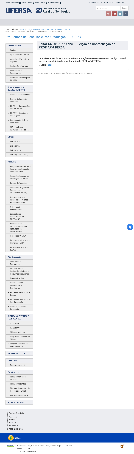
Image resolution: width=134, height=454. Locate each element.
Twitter (12, 420)
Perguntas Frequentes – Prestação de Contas (20, 177)
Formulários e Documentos (16, 72)
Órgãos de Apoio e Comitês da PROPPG (16, 88)
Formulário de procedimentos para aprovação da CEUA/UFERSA (18, 227)
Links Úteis (12, 361)
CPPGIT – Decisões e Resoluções (19, 114)
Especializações (17, 278)
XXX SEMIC (14, 328)
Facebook (13, 417)
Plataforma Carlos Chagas (18, 378)
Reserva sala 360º (18, 365)
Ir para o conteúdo (12, 3)
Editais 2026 (15, 141)
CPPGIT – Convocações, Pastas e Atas (20, 107)
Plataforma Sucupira (19, 395)
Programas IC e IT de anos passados (19, 345)
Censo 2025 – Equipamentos (16, 208)
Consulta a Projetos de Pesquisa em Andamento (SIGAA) (19, 190)
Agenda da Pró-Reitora (19, 55)
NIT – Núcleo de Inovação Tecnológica (19, 128)
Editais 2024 (15, 150)
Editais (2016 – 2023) (19, 155)
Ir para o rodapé (53, 3)
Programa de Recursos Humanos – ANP (20, 241)
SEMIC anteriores (17, 332)
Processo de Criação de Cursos (20, 293)
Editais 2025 (15, 146)
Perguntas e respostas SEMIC (20, 338)
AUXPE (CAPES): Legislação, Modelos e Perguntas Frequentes (19, 271)
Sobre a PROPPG (15, 46)
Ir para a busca (40, 3)
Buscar (124, 8)
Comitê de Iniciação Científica (18, 100)
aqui (50, 64)
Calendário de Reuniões (20, 95)
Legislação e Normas (19, 66)
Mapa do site (121, 3)
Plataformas (13, 372)
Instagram (13, 425)
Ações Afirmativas (16, 402)
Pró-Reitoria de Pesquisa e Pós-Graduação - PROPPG (48, 29)
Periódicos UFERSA (18, 236)
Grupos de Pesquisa (18, 183)
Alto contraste (108, 3)
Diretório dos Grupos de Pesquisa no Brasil (20, 389)
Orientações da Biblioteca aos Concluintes (16, 285)
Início (22, 29)
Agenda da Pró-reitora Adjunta (19, 60)
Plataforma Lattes (18, 384)
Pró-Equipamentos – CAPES (19, 248)
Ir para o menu (27, 3)
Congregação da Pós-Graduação (19, 121)
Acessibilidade (93, 3)
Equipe (13, 50)
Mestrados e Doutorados (15, 263)
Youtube (12, 422)
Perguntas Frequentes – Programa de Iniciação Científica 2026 (20, 169)
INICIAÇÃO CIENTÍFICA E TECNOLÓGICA (18, 317)
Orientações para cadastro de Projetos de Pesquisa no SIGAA (20, 199)
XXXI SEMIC (15, 323)
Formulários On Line (16, 353)
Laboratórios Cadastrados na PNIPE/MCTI (17, 216)
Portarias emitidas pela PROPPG (20, 79)
